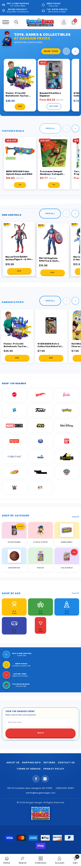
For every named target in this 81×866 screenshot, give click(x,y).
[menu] (5, 22)
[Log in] (64, 22)
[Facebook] (36, 778)
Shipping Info (31, 762)
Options (54, 106)
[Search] (16, 22)
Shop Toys (51, 51)
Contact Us (66, 762)
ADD (20, 106)
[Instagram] (45, 778)
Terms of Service (28, 768)
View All (50, 128)
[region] (40, 85)
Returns (49, 762)
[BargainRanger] (40, 813)
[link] (22, 860)
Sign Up (40, 733)
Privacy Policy (53, 768)
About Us (12, 762)
